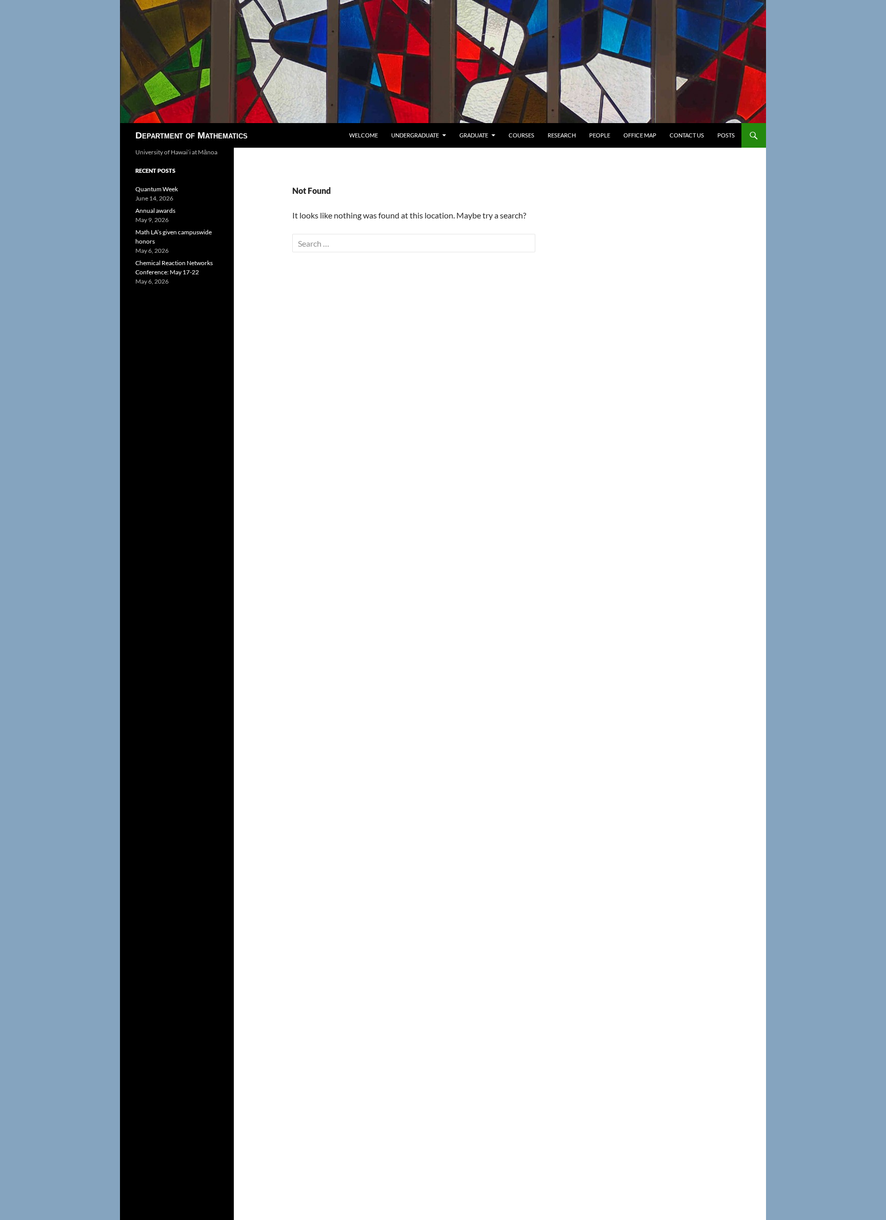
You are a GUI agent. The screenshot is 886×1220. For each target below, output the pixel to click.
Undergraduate (415, 135)
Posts (726, 135)
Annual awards (155, 210)
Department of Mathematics (191, 135)
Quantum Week (156, 189)
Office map (639, 135)
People (599, 135)
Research (562, 135)
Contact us (687, 135)
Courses (521, 135)
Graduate (473, 135)
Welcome (363, 135)
